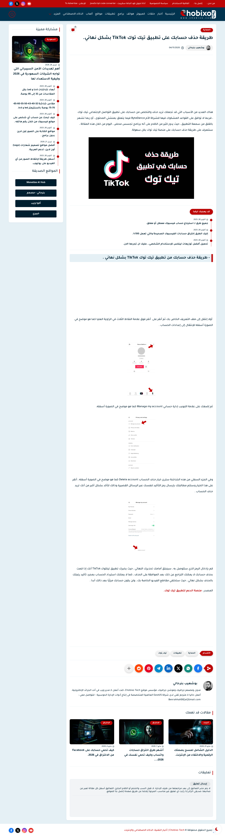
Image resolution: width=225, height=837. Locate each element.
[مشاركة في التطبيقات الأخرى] (129, 668)
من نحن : (211, 3)
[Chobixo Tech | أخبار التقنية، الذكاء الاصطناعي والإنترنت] (198, 14)
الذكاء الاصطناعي (73, 14)
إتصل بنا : (198, 3)
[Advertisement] (141, 85)
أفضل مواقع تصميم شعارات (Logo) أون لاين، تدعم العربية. (34, 147)
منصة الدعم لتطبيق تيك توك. (183, 590)
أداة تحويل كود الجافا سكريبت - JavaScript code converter (117, 3)
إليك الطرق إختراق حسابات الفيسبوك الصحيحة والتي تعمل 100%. (170, 234)
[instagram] (23, 3)
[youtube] (29, 3)
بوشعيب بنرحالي (196, 48)
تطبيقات (110, 14)
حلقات (151, 14)
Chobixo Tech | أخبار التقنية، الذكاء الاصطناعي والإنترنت (154, 830)
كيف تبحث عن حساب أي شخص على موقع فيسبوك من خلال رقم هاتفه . (34, 119)
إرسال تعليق (200, 784)
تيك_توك (162, 653)
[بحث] (12, 14)
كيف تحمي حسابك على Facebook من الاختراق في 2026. (93, 753)
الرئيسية (170, 14)
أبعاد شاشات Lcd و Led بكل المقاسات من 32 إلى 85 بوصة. (37, 92)
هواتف (130, 14)
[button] (198, 668)
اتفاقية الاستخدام (180, 3)
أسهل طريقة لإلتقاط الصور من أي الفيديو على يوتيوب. (35, 161)
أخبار (160, 14)
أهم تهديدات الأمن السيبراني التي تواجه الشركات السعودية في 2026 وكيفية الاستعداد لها (36, 74)
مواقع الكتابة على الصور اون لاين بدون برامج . (36, 133)
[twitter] (17, 3)
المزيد (57, 14)
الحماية (207, 30)
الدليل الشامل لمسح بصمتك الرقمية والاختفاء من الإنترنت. (193, 753)
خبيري (36, 214)
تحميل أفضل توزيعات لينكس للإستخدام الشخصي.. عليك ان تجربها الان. (165, 244)
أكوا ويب (36, 203)
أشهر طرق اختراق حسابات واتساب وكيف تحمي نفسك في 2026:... (144, 755)
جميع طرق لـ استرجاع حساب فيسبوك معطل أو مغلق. (177, 223)
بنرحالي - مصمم (36, 193)
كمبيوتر (141, 14)
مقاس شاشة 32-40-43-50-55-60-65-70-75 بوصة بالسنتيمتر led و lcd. (34, 106)
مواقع (98, 14)
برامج (121, 14)
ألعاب (89, 14)
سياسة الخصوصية (159, 3)
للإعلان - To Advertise (75, 3)
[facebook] (11, 3)
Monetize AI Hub (36, 182)
